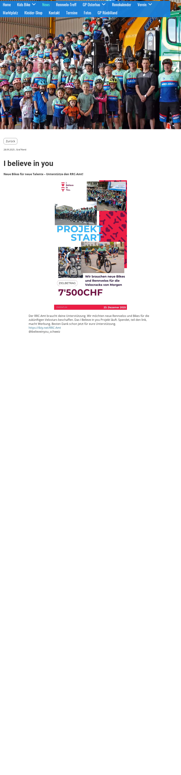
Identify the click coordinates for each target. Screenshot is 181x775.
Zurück (10, 141)
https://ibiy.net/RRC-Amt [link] (45, 328)
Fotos (87, 12)
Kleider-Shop (33, 12)
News (46, 4)
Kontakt (54, 12)
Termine (71, 12)
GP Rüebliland (107, 12)
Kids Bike (23, 4)
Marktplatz (10, 12)
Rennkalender (121, 4)
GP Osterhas (91, 4)
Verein (142, 4)
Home (7, 4)
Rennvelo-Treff (66, 4)
